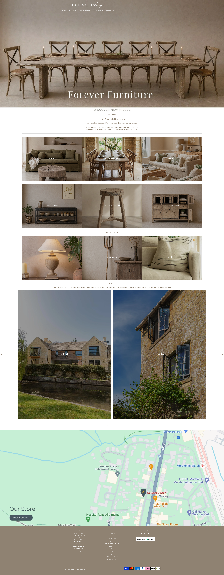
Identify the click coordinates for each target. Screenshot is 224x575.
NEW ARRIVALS (65, 11)
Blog (112, 551)
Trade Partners (112, 546)
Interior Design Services (112, 543)
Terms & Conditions (112, 559)
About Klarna (111, 549)
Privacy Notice (112, 554)
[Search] (163, 4)
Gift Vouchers (112, 538)
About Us (112, 533)
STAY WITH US (110, 11)
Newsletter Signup (112, 536)
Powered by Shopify (80, 569)
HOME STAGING (98, 11)
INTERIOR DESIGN (85, 11)
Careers (112, 541)
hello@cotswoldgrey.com (79, 546)
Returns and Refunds (112, 556)
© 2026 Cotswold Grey (68, 569)
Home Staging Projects (66, 287)
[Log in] (167, 4)
